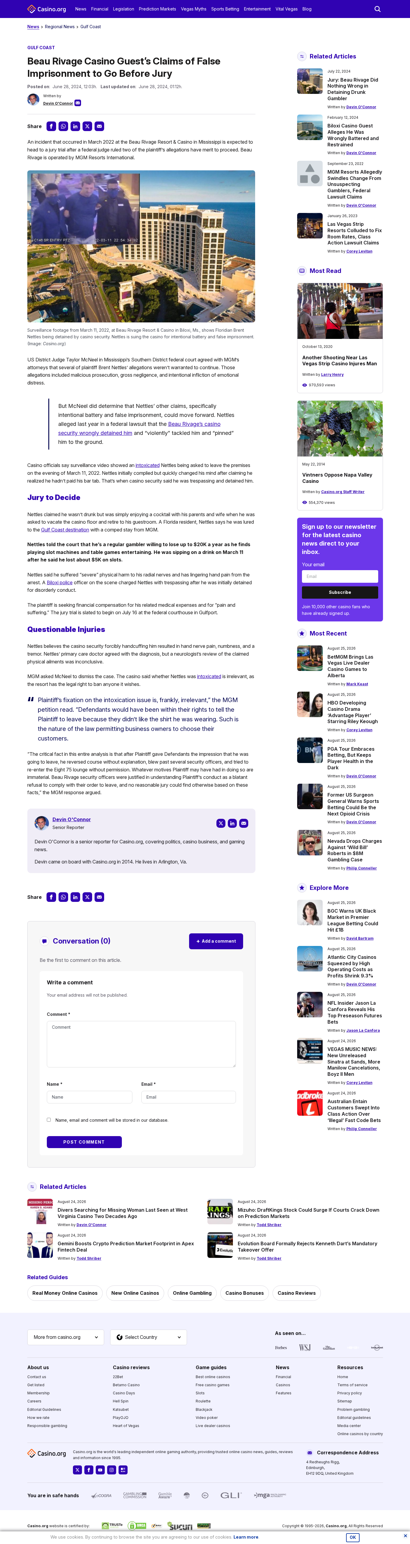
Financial (99, 8)
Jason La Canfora (363, 1030)
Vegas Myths (194, 8)
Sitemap (344, 1401)
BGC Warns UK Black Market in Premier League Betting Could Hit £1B (352, 920)
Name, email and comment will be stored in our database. (112, 1120)
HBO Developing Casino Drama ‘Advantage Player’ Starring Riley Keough (352, 712)
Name (54, 1084)
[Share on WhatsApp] (63, 126)
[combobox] (65, 1337)
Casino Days (124, 1393)
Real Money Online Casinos (65, 1293)
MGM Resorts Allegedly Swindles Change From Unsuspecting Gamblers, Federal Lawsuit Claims (354, 184)
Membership (38, 1393)
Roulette (203, 1401)
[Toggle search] (377, 9)
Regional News (60, 26)
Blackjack (204, 1409)
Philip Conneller (361, 868)
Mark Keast (357, 684)
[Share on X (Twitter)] (87, 126)
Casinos (283, 1385)
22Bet (118, 1377)
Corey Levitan (359, 251)
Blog (307, 8)
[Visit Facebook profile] (88, 1469)
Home (342, 1377)
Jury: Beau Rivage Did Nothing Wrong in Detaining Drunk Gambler (352, 89)
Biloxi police (60, 582)
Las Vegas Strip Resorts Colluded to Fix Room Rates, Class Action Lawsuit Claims (354, 233)
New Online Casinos (135, 1293)
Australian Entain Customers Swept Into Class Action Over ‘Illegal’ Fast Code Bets (354, 1110)
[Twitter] (220, 823)
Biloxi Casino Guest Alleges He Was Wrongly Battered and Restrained (353, 135)
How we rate (38, 1417)
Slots (200, 1393)
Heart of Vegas (126, 1425)
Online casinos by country (360, 1434)
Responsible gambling (47, 1425)
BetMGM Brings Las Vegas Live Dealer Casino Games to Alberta (350, 666)
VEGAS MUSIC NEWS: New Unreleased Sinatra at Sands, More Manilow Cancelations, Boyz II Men (353, 1061)
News (80, 8)
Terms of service (352, 1385)
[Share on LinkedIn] (75, 126)
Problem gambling (353, 1409)
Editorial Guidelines (44, 1409)
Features (283, 1393)
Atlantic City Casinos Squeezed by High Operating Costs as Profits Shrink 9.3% (351, 966)
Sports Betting (225, 8)
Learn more (246, 1537)
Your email (313, 564)
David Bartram (360, 938)
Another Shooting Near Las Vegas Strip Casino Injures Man (339, 361)
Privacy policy (349, 1393)
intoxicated (148, 465)
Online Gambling (192, 1293)
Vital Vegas (287, 8)
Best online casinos (213, 1377)
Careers (34, 1401)
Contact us (36, 1377)
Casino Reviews (297, 1293)
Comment (58, 1014)
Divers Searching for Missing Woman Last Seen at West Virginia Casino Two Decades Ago (123, 1213)
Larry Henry (332, 374)
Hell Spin (120, 1401)
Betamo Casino (126, 1385)
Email (148, 1084)
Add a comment (216, 941)
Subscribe (340, 592)
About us (38, 1367)
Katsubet (121, 1409)
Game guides (211, 1367)
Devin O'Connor (58, 103)
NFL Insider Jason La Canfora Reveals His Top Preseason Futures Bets (354, 1012)
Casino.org (336, 1526)
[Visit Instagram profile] (111, 1469)
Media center (349, 1425)
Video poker (207, 1417)
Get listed (35, 1385)
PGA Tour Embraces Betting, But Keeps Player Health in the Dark (351, 758)
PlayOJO (120, 1417)
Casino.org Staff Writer (343, 491)
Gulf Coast (90, 26)
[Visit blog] (123, 1469)
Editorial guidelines (354, 1417)
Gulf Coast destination (65, 530)
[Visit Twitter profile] (77, 1469)
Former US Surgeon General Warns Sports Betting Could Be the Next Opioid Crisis (353, 804)
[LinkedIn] (232, 823)
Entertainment (257, 8)
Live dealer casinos (213, 1425)
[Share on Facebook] (51, 126)
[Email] (243, 823)
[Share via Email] (99, 126)
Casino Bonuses (244, 1293)
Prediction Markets (157, 8)
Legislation (123, 8)
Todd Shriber (269, 1224)
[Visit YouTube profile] (100, 1469)
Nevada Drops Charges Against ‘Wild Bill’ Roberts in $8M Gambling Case (354, 850)
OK (353, 1537)
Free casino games (213, 1385)
